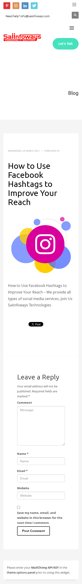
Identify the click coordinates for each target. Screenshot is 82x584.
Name (22, 454)
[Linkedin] (25, 5)
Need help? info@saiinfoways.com (28, 16)
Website (23, 488)
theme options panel (21, 572)
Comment (24, 402)
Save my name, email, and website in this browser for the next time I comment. (39, 518)
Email (22, 471)
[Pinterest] (6, 5)
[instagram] (16, 5)
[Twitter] (34, 5)
